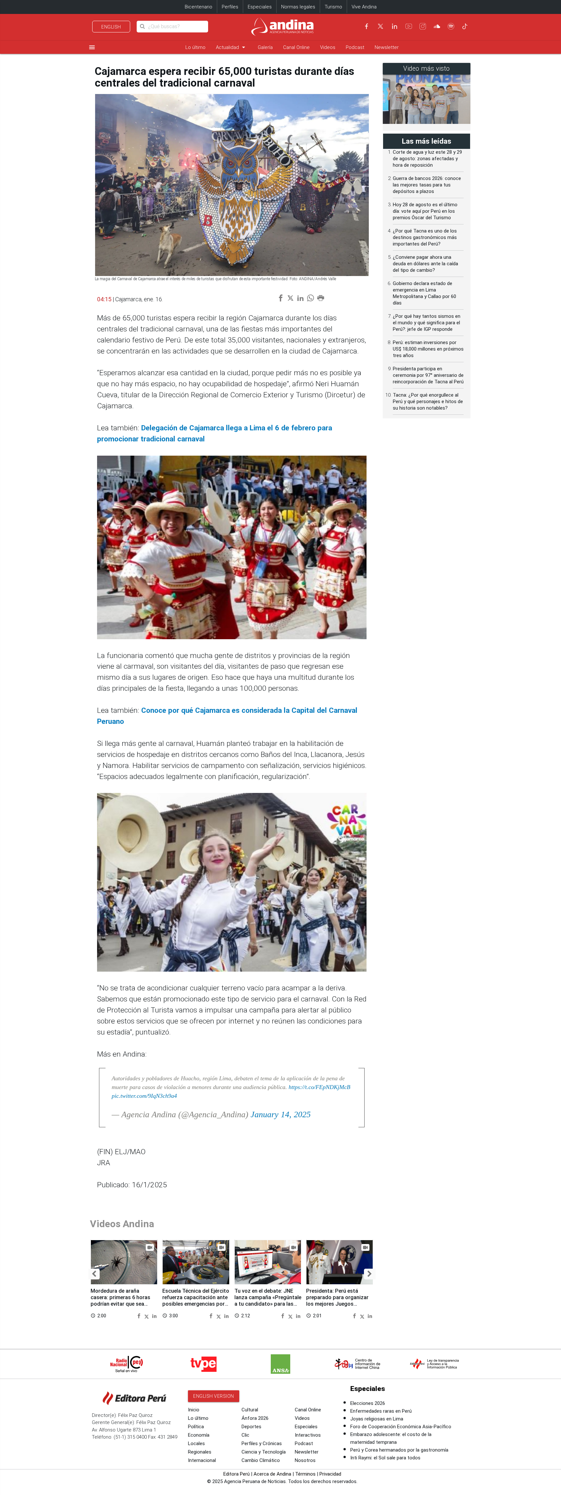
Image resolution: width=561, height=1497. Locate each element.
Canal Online (296, 47)
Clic (245, 1435)
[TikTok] (464, 26)
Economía (198, 1435)
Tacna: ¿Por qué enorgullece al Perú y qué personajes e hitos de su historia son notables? (428, 401)
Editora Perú (236, 1474)
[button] (94, 1274)
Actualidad (231, 47)
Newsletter (387, 47)
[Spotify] (450, 26)
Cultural (250, 1410)
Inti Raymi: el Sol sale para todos (385, 1458)
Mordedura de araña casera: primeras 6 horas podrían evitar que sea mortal (120, 1300)
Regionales (199, 1452)
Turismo (333, 7)
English (111, 27)
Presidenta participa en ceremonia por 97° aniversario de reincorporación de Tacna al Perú (428, 375)
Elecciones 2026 (367, 1403)
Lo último (195, 47)
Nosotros (305, 1460)
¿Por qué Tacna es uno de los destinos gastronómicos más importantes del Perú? (425, 237)
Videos (327, 47)
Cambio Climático (261, 1460)
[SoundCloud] (436, 26)
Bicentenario (198, 7)
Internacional (202, 1460)
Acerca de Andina (272, 1474)
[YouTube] (408, 26)
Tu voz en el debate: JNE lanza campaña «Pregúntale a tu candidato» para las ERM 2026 (267, 1300)
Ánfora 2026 (255, 1418)
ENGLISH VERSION (213, 1396)
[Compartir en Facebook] (140, 1315)
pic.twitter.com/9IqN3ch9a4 (144, 1096)
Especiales (260, 7)
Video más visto (426, 68)
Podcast (355, 47)
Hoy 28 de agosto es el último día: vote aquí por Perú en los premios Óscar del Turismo (425, 211)
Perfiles (230, 7)
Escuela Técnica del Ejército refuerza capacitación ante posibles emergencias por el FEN (195, 1300)
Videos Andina (122, 1223)
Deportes (251, 1427)
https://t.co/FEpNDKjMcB (319, 1087)
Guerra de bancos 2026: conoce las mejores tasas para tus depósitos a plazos (427, 184)
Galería (265, 47)
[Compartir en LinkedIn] (154, 1315)
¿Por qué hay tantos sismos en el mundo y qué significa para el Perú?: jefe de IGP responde (426, 322)
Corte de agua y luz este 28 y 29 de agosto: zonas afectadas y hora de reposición (427, 158)
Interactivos (308, 1435)
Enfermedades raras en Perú (381, 1411)
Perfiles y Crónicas (262, 1443)
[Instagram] (422, 26)
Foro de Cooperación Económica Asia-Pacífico (400, 1427)
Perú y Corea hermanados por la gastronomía (399, 1450)
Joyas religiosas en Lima (376, 1419)
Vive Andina (364, 7)
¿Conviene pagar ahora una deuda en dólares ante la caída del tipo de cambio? (425, 263)
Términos (305, 1474)
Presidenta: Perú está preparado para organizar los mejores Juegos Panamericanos (337, 1300)
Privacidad (330, 1474)
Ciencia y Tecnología (264, 1452)
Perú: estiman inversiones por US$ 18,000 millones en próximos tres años (428, 349)
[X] (380, 26)
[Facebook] (366, 26)
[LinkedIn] (394, 26)
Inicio (193, 1410)
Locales (196, 1443)
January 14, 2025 (281, 1114)
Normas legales (298, 7)
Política (196, 1427)
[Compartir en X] (147, 1315)
